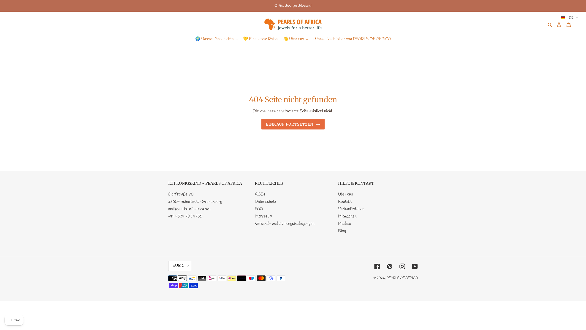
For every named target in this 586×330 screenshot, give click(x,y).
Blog (342, 231)
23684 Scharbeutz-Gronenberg (195, 201)
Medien (344, 223)
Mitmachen (347, 216)
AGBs (260, 194)
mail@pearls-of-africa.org (189, 209)
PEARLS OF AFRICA (402, 278)
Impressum (263, 216)
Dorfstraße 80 (181, 194)
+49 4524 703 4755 (185, 216)
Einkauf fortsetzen (289, 124)
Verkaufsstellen (351, 209)
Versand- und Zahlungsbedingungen (285, 223)
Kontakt (345, 201)
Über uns (345, 194)
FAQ (259, 209)
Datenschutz (265, 201)
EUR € (179, 265)
